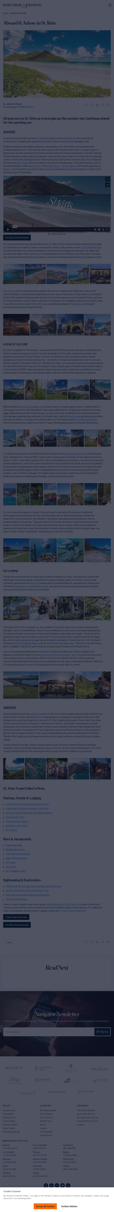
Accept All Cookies (45, 1206)
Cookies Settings (69, 1206)
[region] (57, 1199)
